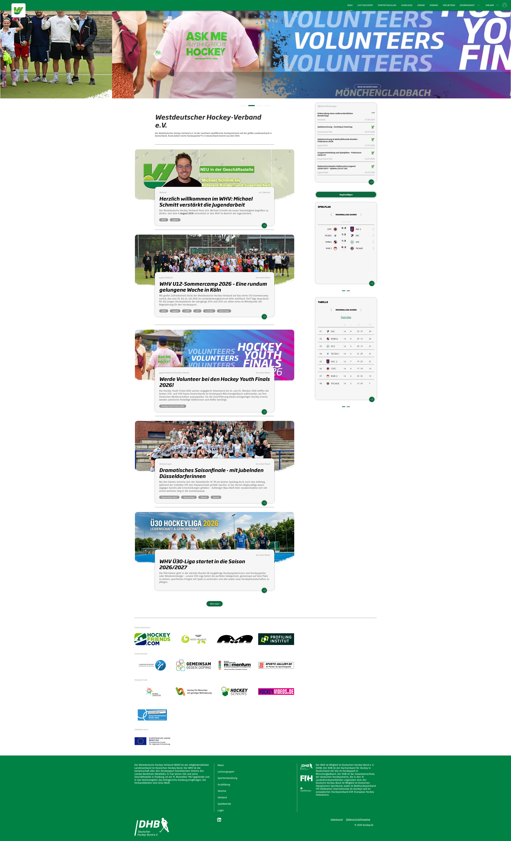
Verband (433, 5)
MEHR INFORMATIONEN (256, 86)
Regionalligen (346, 194)
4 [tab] (265, 106)
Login (220, 810)
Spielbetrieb (449, 5)
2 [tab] (249, 106)
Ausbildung (406, 5)
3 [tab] (257, 106)
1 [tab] (241, 106)
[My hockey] (504, 5)
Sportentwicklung (387, 5)
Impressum (337, 819)
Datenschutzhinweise (358, 819)
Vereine (421, 5)
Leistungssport (365, 5)
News (350, 5)
